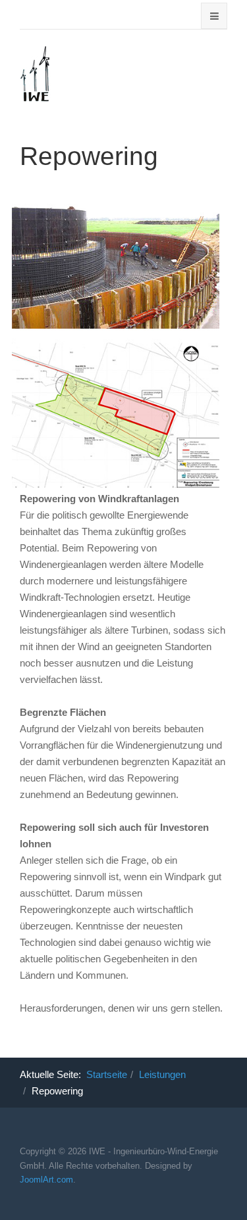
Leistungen (162, 1074)
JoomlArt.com (46, 1180)
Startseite (106, 1074)
